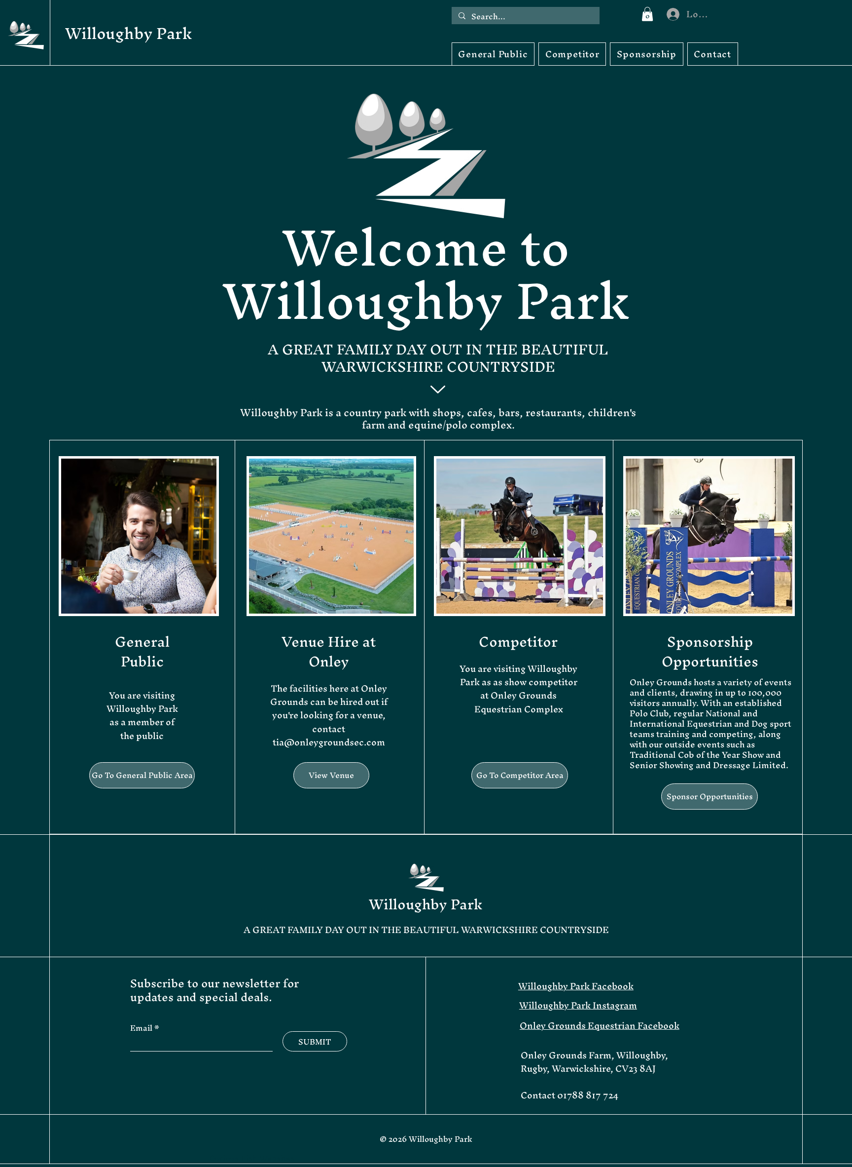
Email (142, 1027)
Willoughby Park (128, 33)
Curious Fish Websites (251, 1158)
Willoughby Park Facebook (576, 986)
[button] (647, 14)
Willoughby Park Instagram (578, 1005)
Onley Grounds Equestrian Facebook (599, 1025)
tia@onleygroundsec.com (329, 742)
